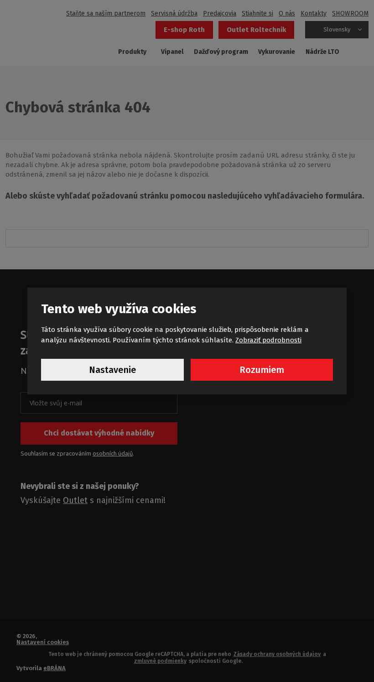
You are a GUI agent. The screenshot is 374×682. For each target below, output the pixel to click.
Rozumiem (261, 369)
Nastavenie (112, 369)
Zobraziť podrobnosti (268, 340)
